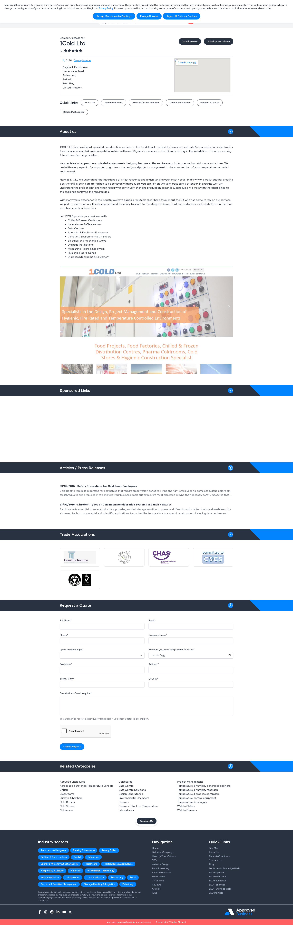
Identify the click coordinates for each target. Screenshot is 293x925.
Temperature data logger (192, 802)
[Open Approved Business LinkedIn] (58, 912)
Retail (133, 877)
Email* (152, 620)
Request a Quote (209, 102)
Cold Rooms (67, 802)
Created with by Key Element (170, 922)
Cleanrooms (67, 793)
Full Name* (65, 620)
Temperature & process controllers (198, 793)
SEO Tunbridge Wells (220, 888)
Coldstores (125, 781)
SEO (154, 860)
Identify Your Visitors (164, 856)
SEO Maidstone (217, 876)
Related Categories (73, 112)
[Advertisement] (146, 428)
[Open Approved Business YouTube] (64, 912)
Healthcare (91, 863)
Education (93, 857)
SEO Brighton (216, 872)
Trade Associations (179, 102)
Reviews (156, 884)
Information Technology (100, 870)
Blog (211, 864)
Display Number (82, 60)
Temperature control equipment (196, 798)
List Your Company (162, 852)
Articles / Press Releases (145, 102)
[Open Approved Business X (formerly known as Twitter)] (70, 912)
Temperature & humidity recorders (198, 789)
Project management (190, 781)
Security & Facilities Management (59, 884)
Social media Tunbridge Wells (224, 868)
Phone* (64, 635)
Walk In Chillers (186, 806)
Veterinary (128, 884)
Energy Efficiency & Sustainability (59, 863)
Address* (154, 664)
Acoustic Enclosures (72, 781)
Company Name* (158, 635)
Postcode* (66, 664)
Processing (117, 877)
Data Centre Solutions (132, 789)
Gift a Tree (158, 880)
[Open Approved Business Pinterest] (52, 912)
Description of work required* (76, 693)
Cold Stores (67, 806)
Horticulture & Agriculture (118, 863)
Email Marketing (160, 868)
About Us (89, 102)
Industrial (75, 870)
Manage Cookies (149, 16)
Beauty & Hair (108, 850)
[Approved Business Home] (239, 912)
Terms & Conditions (219, 856)
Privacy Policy (106, 8)
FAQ (154, 892)
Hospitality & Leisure (52, 870)
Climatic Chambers (71, 798)
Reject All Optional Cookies (182, 16)
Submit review (190, 41)
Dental (77, 857)
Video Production (161, 872)
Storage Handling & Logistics (99, 884)
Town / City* (67, 678)
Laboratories (126, 810)
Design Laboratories (131, 793)
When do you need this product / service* (171, 649)
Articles (156, 888)
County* (153, 678)
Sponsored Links (114, 102)
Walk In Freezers (187, 810)
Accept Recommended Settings (114, 16)
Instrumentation (50, 877)
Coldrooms (66, 810)
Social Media (158, 876)
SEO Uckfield (216, 892)
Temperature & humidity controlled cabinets (204, 785)
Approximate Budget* (72, 649)
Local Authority (95, 877)
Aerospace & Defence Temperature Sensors (86, 785)
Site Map (213, 848)
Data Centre (126, 785)
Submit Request (72, 746)
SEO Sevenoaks (217, 880)
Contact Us (146, 821)
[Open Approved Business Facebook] (39, 912)
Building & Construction (54, 857)
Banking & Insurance (84, 850)
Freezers (124, 802)
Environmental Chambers (134, 798)
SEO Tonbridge (217, 884)
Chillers (64, 789)
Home (155, 848)
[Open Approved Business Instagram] (45, 912)
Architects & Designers (53, 850)
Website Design (160, 864)
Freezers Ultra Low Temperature (138, 806)
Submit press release (218, 41)
